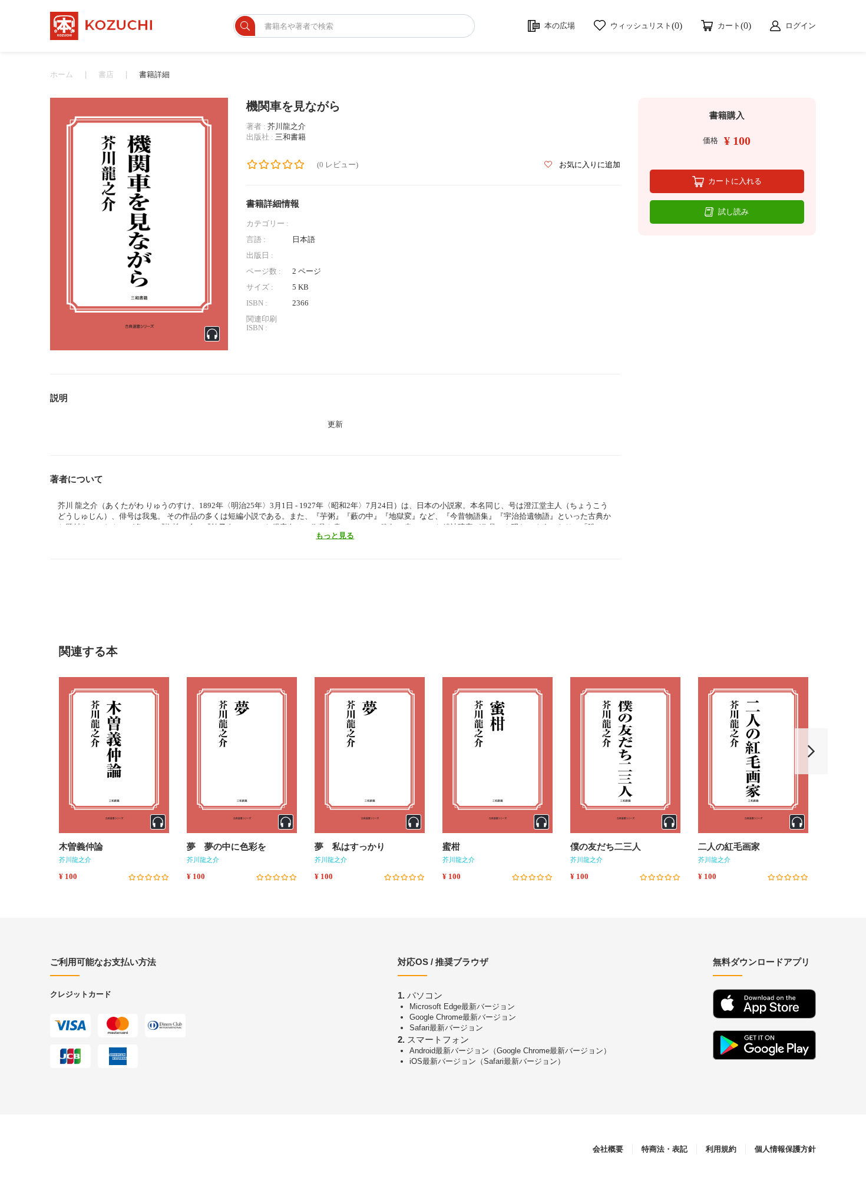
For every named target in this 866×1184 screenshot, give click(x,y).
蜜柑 (451, 846)
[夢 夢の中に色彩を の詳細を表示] (242, 755)
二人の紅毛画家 (729, 846)
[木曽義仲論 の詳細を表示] (114, 755)
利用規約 (721, 1149)
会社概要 (608, 1149)
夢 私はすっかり (350, 846)
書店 (106, 74)
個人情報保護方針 (785, 1149)
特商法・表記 (664, 1149)
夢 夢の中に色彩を (226, 846)
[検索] (245, 26)
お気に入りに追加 (588, 164)
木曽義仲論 (81, 846)
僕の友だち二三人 (605, 846)
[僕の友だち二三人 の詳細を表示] (625, 755)
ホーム (61, 74)
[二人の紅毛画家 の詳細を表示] (753, 755)
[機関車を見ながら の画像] (139, 223)
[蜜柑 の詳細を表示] (497, 755)
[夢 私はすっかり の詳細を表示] (370, 755)
